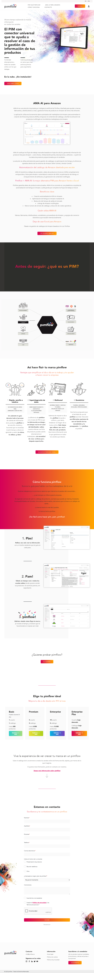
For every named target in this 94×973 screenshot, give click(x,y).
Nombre (26, 818)
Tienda (80, 6)
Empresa (27, 834)
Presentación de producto (34, 862)
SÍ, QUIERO (47, 662)
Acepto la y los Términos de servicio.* (38, 904)
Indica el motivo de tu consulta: (33, 859)
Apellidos (27, 826)
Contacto (48, 7)
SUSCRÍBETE (75, 963)
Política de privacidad (39, 903)
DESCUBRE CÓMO (13, 83)
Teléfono (26, 842)
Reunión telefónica (32, 866)
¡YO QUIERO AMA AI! (47, 233)
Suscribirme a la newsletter (34, 898)
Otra (28, 871)
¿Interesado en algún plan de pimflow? (35, 876)
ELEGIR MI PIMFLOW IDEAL (47, 452)
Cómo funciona (34, 7)
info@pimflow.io (30, 954)
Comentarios (27, 885)
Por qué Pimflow (34, 5)
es (85, 1)
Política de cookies (52, 957)
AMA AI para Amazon (52, 5)
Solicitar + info (15, 733)
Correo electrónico (29, 851)
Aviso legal (50, 954)
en (89, 1)
